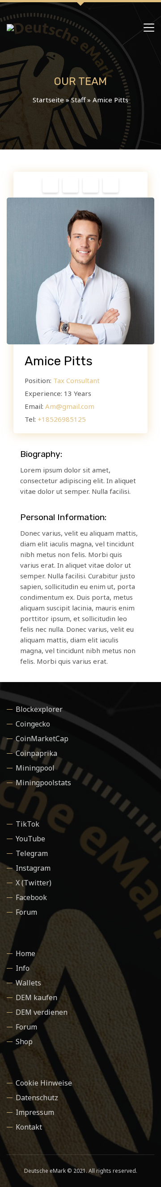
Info (23, 968)
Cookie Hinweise (44, 1083)
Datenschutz (37, 1097)
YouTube (30, 839)
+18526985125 (62, 419)
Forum (26, 912)
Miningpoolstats (43, 782)
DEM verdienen (42, 1012)
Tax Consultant (76, 380)
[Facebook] (50, 187)
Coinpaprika (36, 753)
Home (25, 953)
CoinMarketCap (42, 738)
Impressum (35, 1112)
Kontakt (29, 1127)
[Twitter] (90, 187)
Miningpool (35, 768)
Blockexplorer (39, 709)
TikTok (27, 824)
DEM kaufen (36, 997)
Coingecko (33, 724)
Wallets (28, 983)
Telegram (32, 853)
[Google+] (111, 187)
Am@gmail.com (69, 406)
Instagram (33, 868)
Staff (78, 99)
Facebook (31, 897)
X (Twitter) (33, 883)
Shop (24, 1041)
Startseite (48, 99)
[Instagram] (70, 187)
